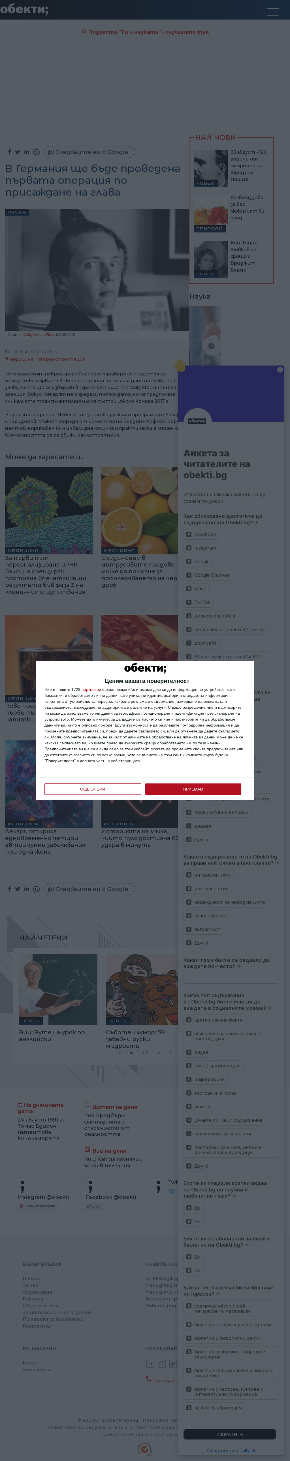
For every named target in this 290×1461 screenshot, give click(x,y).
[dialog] (145, 730)
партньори (91, 689)
